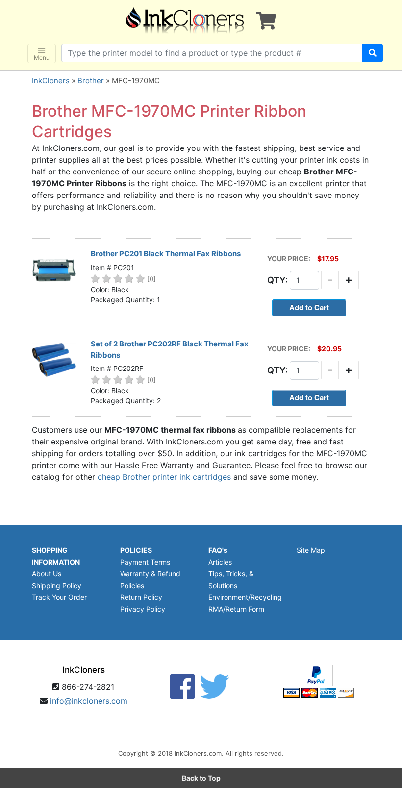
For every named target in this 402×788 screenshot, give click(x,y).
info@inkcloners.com (88, 701)
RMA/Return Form (236, 609)
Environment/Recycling (245, 597)
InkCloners (51, 80)
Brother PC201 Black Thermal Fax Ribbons (166, 253)
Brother (90, 80)
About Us (46, 573)
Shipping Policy (56, 585)
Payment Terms (145, 562)
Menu (42, 57)
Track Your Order (59, 597)
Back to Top (201, 778)
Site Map (311, 550)
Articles (220, 562)
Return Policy (141, 597)
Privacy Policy (142, 609)
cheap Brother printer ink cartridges (164, 477)
